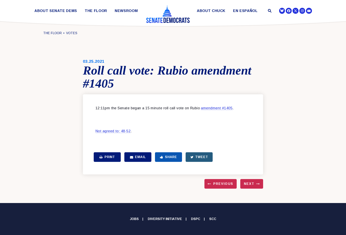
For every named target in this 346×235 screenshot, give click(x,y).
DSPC (195, 219)
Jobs (134, 219)
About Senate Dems (55, 11)
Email (140, 157)
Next (249, 183)
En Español (245, 11)
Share (171, 157)
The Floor (96, 11)
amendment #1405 (216, 108)
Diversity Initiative (165, 219)
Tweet (201, 157)
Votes (71, 33)
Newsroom (126, 11)
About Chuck (211, 11)
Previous (223, 183)
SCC (212, 219)
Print (110, 157)
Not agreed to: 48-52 (113, 131)
